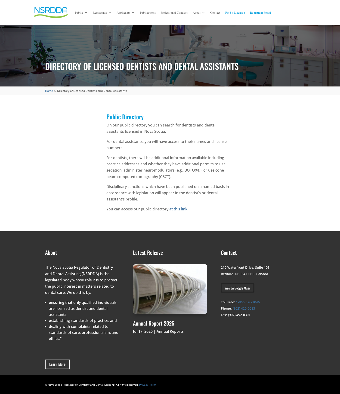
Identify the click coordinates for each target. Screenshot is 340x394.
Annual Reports (170, 331)
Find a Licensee (235, 12)
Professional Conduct (174, 12)
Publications (148, 12)
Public (79, 12)
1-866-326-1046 (248, 302)
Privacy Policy (147, 384)
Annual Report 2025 (153, 323)
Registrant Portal (260, 12)
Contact (215, 12)
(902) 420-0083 (244, 308)
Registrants (100, 12)
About (197, 12)
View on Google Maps (237, 288)
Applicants (123, 12)
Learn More (57, 364)
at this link (178, 209)
